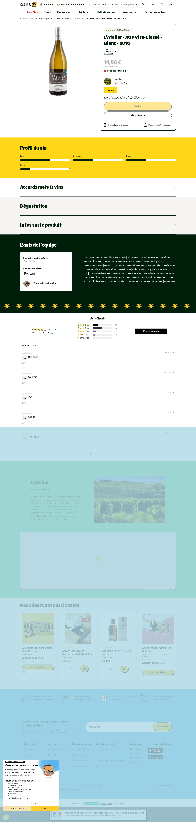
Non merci (131, 458)
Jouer (131, 449)
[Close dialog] (160, 376)
